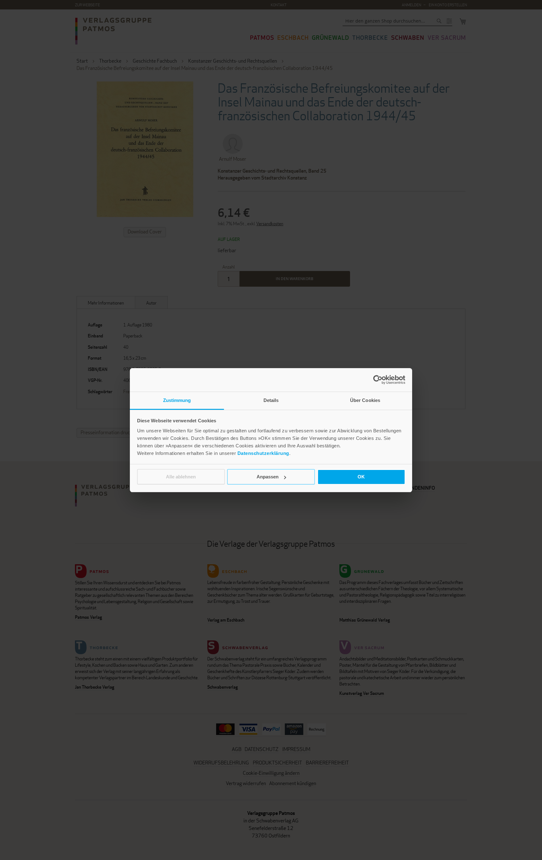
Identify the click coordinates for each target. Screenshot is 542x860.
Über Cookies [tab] (365, 400)
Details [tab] (271, 400)
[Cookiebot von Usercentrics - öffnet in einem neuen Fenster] (377, 379)
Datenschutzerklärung (263, 453)
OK (361, 476)
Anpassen (268, 476)
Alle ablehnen (181, 476)
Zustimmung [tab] (177, 400)
